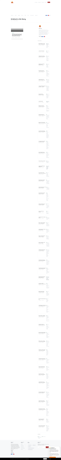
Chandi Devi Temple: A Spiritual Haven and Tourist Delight (42, 325)
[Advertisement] (30, 9)
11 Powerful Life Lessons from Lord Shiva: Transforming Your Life (42, 359)
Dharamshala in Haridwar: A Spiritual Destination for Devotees (42, 180)
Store (28, 15)
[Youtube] (48, 15)
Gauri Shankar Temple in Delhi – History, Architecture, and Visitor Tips (42, 269)
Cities (15, 15)
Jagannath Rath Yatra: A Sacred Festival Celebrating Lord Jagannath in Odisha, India (42, 383)
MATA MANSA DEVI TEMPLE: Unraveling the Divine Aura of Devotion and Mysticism (42, 409)
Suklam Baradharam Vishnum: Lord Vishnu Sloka (42, 229)
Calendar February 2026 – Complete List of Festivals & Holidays (42, 57)
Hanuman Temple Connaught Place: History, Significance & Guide (42, 333)
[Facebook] (46, 15)
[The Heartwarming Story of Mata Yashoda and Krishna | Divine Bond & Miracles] (17, 28)
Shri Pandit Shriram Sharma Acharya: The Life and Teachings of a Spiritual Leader (42, 194)
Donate (49, 2)
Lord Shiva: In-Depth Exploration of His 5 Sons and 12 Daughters (42, 284)
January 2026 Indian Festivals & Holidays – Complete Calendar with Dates (42, 87)
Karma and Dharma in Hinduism (41, 211)
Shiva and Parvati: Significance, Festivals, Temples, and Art (41, 95)
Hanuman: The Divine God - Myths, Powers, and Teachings (42, 122)
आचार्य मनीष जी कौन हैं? (41, 101)
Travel (22, 15)
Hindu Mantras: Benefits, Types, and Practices (41, 419)
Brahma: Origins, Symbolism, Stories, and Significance (42, 223)
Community (42, 2)
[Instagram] (47, 15)
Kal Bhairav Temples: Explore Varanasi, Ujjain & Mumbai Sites (42, 350)
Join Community (32, 15)
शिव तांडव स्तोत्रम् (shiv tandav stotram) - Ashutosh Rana (42, 44)
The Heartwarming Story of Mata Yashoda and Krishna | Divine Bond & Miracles (17, 35)
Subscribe (48, 447)
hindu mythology (30, 449)
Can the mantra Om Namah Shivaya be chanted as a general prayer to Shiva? (42, 426)
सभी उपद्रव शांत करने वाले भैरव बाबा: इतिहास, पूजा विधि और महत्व (42, 277)
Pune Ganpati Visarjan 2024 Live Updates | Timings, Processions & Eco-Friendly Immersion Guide (42, 142)
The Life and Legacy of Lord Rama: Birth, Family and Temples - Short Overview (42, 393)
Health (25, 15)
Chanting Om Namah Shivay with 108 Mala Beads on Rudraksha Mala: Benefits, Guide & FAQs (42, 250)
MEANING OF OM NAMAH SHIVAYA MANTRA (41, 64)
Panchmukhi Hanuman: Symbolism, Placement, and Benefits (42, 115)
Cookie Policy (27, 458)
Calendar (36, 15)
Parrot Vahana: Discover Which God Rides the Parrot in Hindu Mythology (42, 153)
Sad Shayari (39, 2)
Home (11, 20)
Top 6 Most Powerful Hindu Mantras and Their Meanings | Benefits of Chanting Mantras (42, 131)
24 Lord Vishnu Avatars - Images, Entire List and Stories (42, 173)
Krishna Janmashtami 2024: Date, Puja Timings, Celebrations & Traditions (42, 243)
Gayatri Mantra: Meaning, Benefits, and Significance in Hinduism (42, 401)
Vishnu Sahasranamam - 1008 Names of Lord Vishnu (42, 187)
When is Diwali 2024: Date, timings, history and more (42, 367)
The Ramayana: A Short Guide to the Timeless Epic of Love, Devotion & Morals (42, 306)
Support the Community (52, 457)
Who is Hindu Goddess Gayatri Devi (42, 299)
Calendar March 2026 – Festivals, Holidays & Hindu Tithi (42, 80)
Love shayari (36, 2)
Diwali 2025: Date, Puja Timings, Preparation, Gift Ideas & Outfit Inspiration (42, 71)
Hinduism (12, 15)
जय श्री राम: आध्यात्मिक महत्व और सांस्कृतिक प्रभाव (42, 166)
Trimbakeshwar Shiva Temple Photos (42, 217)
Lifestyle (19, 15)
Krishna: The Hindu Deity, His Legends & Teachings (42, 236)
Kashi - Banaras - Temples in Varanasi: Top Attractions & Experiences (42, 316)
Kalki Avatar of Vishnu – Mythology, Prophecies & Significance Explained (41, 106)
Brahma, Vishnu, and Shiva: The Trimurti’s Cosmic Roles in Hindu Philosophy (42, 342)
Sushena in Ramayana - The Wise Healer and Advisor (42, 204)
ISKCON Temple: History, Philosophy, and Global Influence (41, 292)
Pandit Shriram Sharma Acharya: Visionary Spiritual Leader (42, 374)
